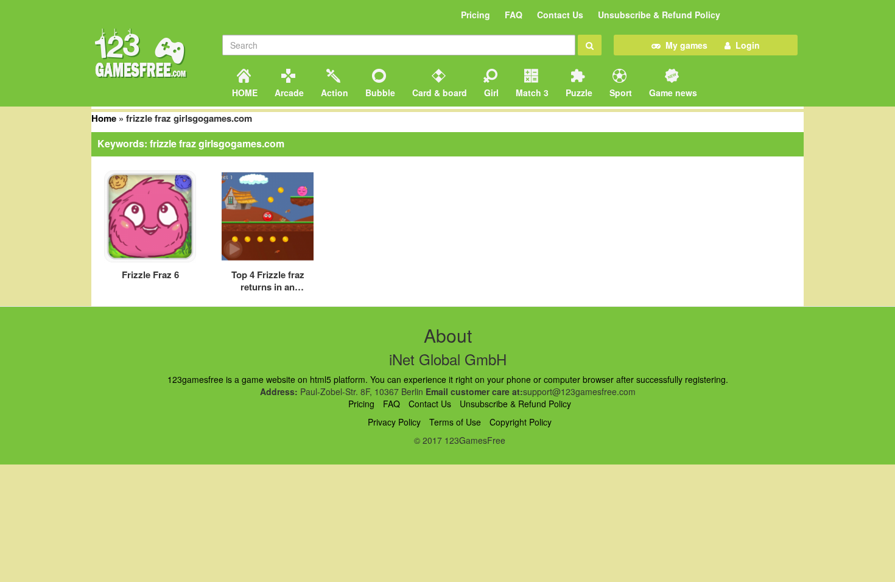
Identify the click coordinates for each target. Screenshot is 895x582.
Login (745, 45)
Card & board (438, 92)
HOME (244, 92)
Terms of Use (455, 422)
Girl (490, 92)
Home (103, 118)
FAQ (513, 15)
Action (333, 92)
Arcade (288, 92)
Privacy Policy (394, 422)
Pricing (475, 15)
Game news (672, 92)
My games (684, 45)
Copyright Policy (521, 422)
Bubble (379, 92)
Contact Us (560, 15)
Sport (619, 92)
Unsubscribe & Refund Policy (659, 15)
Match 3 (531, 92)
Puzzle (577, 92)
